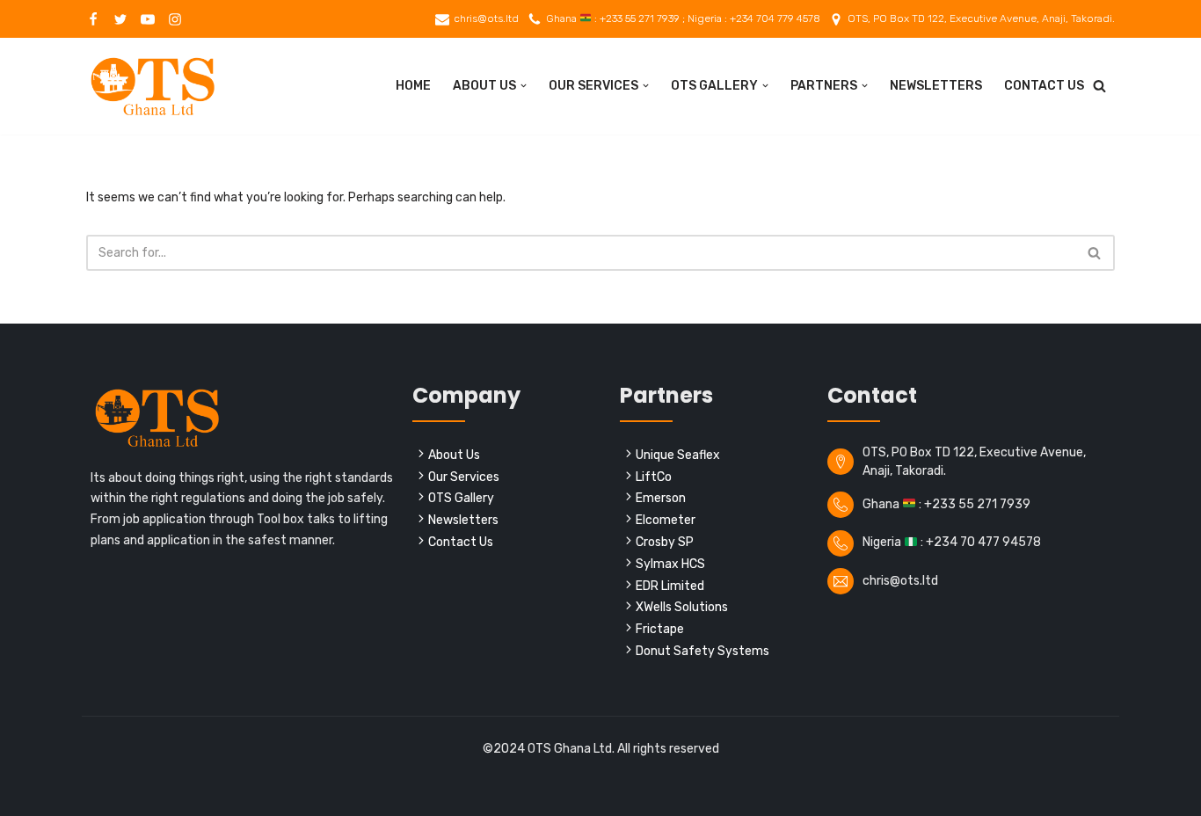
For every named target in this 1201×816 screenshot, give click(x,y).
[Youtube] (148, 19)
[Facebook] (93, 19)
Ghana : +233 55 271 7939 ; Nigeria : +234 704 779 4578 (683, 18)
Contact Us (1044, 85)
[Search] (1099, 85)
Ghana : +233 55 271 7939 (946, 504)
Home (413, 85)
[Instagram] (175, 19)
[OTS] (152, 86)
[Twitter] (120, 19)
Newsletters (936, 85)
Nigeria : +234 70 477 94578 (952, 542)
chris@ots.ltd (486, 18)
